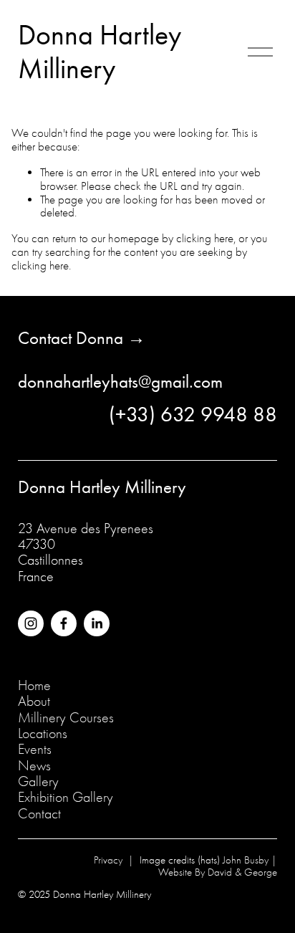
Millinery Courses (66, 718)
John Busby (246, 860)
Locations (42, 734)
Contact (39, 814)
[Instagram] (31, 623)
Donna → (108, 338)
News (34, 766)
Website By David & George (217, 873)
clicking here (204, 238)
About (34, 701)
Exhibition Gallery (65, 797)
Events (35, 749)
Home (34, 686)
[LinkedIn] (97, 623)
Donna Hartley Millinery (99, 52)
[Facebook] (64, 623)
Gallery (38, 782)
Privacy (108, 860)
